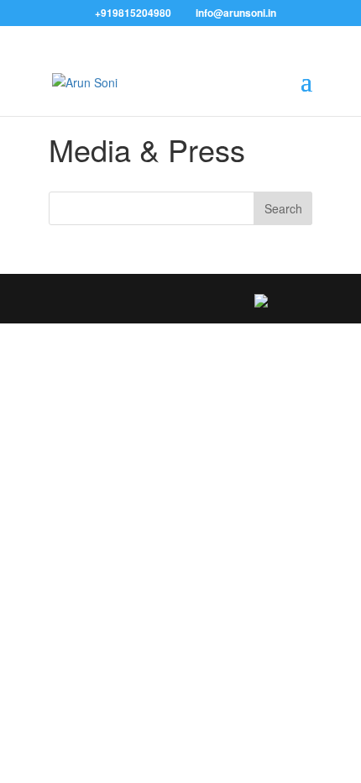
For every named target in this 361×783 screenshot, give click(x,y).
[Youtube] (226, 300)
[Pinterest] (190, 300)
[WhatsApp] (261, 300)
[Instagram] (296, 300)
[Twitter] (118, 300)
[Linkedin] (154, 300)
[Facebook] (82, 300)
